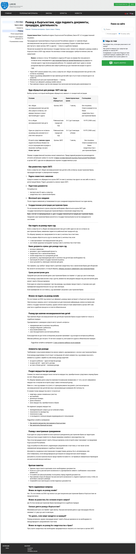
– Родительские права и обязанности (15, 37)
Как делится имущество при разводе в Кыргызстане (47, 423)
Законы (49, 13)
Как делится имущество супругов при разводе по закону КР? (115, 49)
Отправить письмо (32, 551)
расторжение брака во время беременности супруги (71, 60)
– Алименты (19, 28)
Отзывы (30, 549)
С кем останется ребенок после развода (66, 343)
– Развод (20, 31)
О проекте (30, 548)
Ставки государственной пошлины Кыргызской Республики (74, 158)
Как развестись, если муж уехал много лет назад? (117, 45)
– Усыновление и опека (16, 41)
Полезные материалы (29, 13)
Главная (8, 13)
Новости (78, 13)
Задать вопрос (120, 63)
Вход (132, 4)
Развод (57, 29)
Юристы (63, 13)
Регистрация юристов (121, 4)
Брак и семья (19, 25)
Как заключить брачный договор (41, 425)
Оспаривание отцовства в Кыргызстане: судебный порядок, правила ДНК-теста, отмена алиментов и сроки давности (116, 54)
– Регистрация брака (16, 34)
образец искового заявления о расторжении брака (76, 269)
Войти (7, 548)
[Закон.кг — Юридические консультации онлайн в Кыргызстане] (12, 6)
